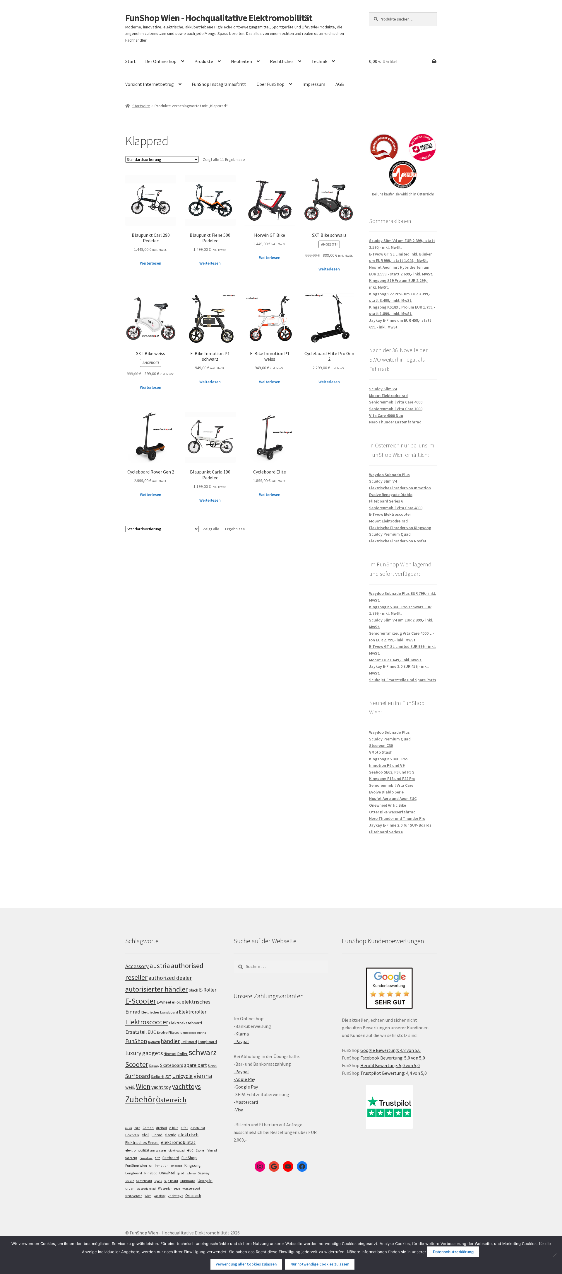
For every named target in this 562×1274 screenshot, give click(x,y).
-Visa (238, 1110)
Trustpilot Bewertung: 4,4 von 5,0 (393, 1073)
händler (170, 1041)
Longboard (207, 1041)
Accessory (137, 966)
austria (160, 965)
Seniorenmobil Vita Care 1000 (395, 408)
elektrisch (188, 1134)
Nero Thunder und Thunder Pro (397, 818)
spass (158, 1181)
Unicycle (182, 1075)
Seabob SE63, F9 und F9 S (391, 772)
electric (170, 1134)
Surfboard (137, 1075)
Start (130, 61)
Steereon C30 (381, 745)
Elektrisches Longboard (159, 1012)
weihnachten (133, 1196)
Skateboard (171, 1065)
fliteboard (170, 1157)
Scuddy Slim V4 (383, 388)
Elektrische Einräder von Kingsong (400, 527)
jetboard (176, 1166)
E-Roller (207, 990)
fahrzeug (131, 1158)
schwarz (203, 1052)
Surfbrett (158, 1076)
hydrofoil (154, 1042)
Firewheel (146, 1158)
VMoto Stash (381, 752)
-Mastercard (246, 1102)
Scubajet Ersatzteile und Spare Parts (402, 679)
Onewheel (167, 1173)
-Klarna (241, 1034)
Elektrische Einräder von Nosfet (397, 541)
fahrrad (212, 1150)
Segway (154, 1066)
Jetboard (189, 1041)
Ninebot (170, 1053)
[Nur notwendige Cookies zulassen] (555, 1255)
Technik (319, 61)
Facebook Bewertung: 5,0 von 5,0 (392, 1058)
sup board (171, 1181)
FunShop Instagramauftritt (219, 84)
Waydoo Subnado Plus (389, 474)
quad (180, 1173)
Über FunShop (270, 84)
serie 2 (129, 1181)
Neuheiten (241, 61)
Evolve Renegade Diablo (390, 494)
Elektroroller (192, 1012)
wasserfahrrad (146, 1188)
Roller (182, 1053)
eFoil (176, 1002)
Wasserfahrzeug (169, 1188)
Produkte (203, 61)
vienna (202, 1076)
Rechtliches (282, 61)
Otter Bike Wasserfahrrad (392, 812)
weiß (130, 1087)
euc (190, 1150)
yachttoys (186, 1086)
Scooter (136, 1064)
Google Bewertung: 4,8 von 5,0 (390, 1050)
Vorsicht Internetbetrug (149, 84)
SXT (168, 1076)
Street (212, 1065)
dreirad (161, 1128)
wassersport (191, 1188)
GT (151, 1166)
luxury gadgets (144, 1053)
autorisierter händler (156, 989)
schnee (191, 1173)
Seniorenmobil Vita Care (391, 785)
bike (137, 1128)
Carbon (148, 1128)
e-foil (184, 1128)
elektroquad (177, 1150)
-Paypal (241, 1041)
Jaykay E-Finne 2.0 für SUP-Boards (400, 825)
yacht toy (161, 1087)
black (193, 990)
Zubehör (140, 1099)
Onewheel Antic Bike (387, 805)
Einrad (157, 1134)
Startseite (141, 105)
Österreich (171, 1100)
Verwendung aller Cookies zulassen (246, 1264)
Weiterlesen (150, 263)
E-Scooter (140, 1001)
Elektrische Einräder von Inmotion (400, 487)
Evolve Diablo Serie (386, 792)
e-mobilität (198, 1128)
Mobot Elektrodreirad (388, 395)
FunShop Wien (136, 1166)
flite (157, 1158)
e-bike (173, 1127)
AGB (339, 84)
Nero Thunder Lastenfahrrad (395, 422)
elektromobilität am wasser (145, 1150)
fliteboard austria (194, 1033)
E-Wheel (164, 1002)
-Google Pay (246, 1087)
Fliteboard (175, 1033)
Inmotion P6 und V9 (387, 765)
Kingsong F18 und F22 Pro (392, 778)
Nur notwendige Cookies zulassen (319, 1264)
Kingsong (192, 1165)
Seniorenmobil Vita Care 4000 (395, 402)
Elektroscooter (146, 1021)
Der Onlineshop (161, 61)
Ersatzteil (136, 1031)
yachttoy (159, 1196)
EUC (152, 1032)
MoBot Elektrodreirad (388, 521)
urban (129, 1188)
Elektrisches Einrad (142, 1142)
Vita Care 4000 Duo (386, 415)
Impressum (313, 84)
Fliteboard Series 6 (386, 501)
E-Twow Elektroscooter (390, 514)
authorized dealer (170, 977)
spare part (195, 1065)
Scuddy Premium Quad (390, 534)
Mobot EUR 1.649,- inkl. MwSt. (395, 659)
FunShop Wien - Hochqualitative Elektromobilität (218, 18)
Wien (143, 1086)
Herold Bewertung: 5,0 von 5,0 (390, 1065)
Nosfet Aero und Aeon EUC (393, 798)
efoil (145, 1134)
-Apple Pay (244, 1079)
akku (128, 1128)
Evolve (162, 1032)
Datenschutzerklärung (453, 1251)
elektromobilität (178, 1142)
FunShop (136, 1041)
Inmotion (162, 1166)
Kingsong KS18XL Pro (388, 759)
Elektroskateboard (185, 1023)
